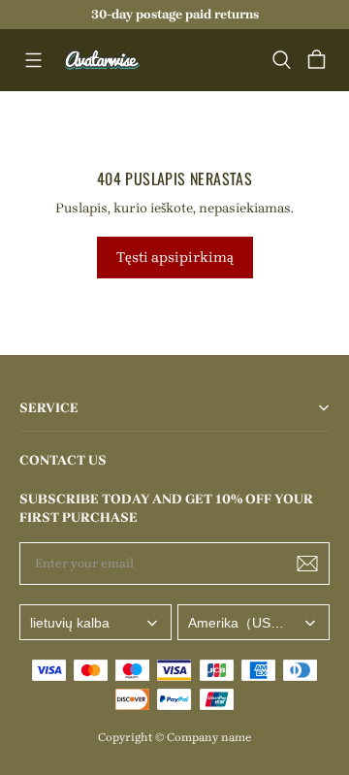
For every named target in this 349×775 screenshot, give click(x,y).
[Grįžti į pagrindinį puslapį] (102, 60)
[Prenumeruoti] (307, 563)
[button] (33, 60)
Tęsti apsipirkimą (175, 257)
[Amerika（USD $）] (253, 622)
